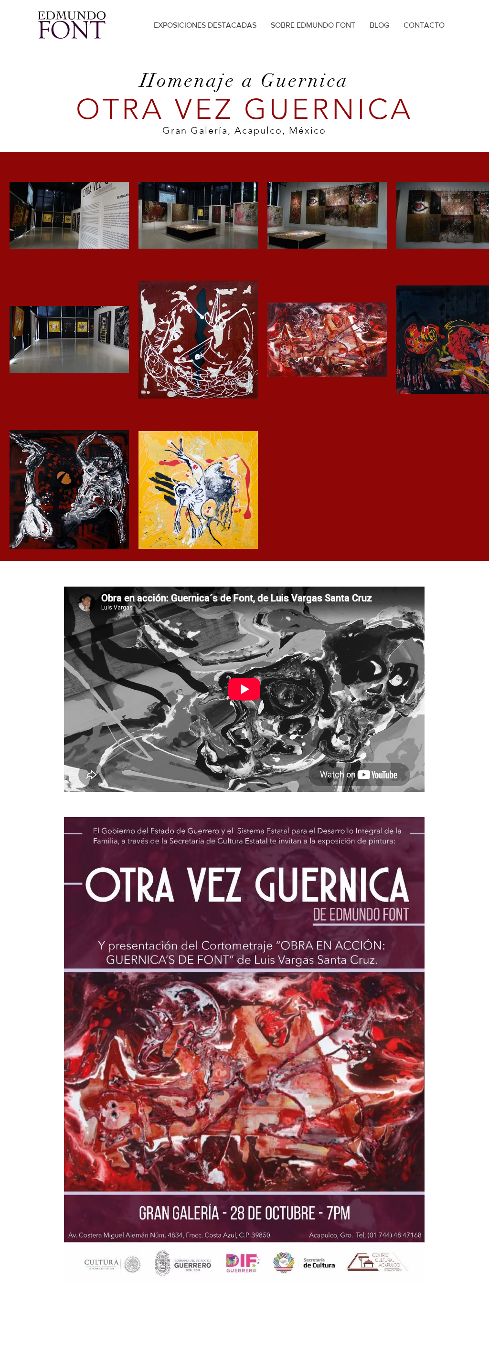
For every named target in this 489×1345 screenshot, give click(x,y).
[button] (244, 1049)
